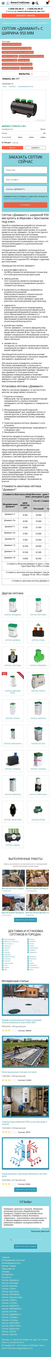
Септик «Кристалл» (11, 1328)
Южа (31, 969)
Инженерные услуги (11, 1263)
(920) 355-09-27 (35, 9)
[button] (11, 1239)
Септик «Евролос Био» (12, 1297)
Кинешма (7, 959)
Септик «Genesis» (10, 1286)
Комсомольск (8, 943)
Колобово (33, 959)
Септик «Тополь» (10, 1320)
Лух (31, 961)
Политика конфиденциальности (20, 1348)
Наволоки (7, 946)
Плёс (6, 965)
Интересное (7, 1274)
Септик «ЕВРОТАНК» (11, 1326)
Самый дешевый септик (10, 68)
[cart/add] (12, 147)
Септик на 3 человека (9, 56)
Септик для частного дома (11, 44)
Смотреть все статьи (25, 1189)
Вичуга (32, 939)
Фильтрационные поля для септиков (19, 1072)
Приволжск (33, 965)
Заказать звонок (25, 15)
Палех (32, 963)
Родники (32, 950)
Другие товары (9, 1266)
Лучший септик (23, 60)
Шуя (5, 969)
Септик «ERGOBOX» (11, 1294)
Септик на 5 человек (9, 60)
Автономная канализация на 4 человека (16, 48)
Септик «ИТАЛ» (9, 1331)
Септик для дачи (26, 68)
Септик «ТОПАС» (9, 1303)
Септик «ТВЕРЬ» (9, 1300)
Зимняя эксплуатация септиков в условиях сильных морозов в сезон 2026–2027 (21, 1021)
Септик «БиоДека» (10, 1280)
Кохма (32, 943)
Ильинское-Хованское (11, 941)
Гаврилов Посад (9, 956)
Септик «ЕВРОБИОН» (11, 1308)
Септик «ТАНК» (9, 1288)
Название (12, 86)
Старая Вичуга (34, 967)
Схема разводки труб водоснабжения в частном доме (24, 1175)
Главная (5, 23)
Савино (6, 967)
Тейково (7, 952)
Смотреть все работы (25, 920)
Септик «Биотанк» (10, 1291)
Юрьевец (7, 954)
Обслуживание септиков (13, 1260)
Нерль (32, 946)
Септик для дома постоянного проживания (17, 52)
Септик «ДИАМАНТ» (11, 1314)
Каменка (32, 941)
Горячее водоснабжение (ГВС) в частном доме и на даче (24, 1123)
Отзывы (5, 1271)
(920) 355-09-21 (16, 9)
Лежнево (7, 961)
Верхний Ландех (9, 939)
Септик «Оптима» (10, 1283)
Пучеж (6, 950)
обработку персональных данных (17, 199)
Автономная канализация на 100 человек (17, 64)
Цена (4, 86)
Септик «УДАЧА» (9, 1334)
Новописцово (8, 963)
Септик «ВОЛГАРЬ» (11, 1323)
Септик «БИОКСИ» (10, 1306)
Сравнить (35, 147)
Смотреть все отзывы (25, 1246)
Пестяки (7, 948)
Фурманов (33, 952)
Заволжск (33, 956)
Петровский (34, 948)
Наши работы (8, 1268)
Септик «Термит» (10, 1317)
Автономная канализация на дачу (31, 56)
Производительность (25, 86)
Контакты (6, 1277)
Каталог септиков (19, 23)
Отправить (25, 205)
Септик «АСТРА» (9, 1311)
